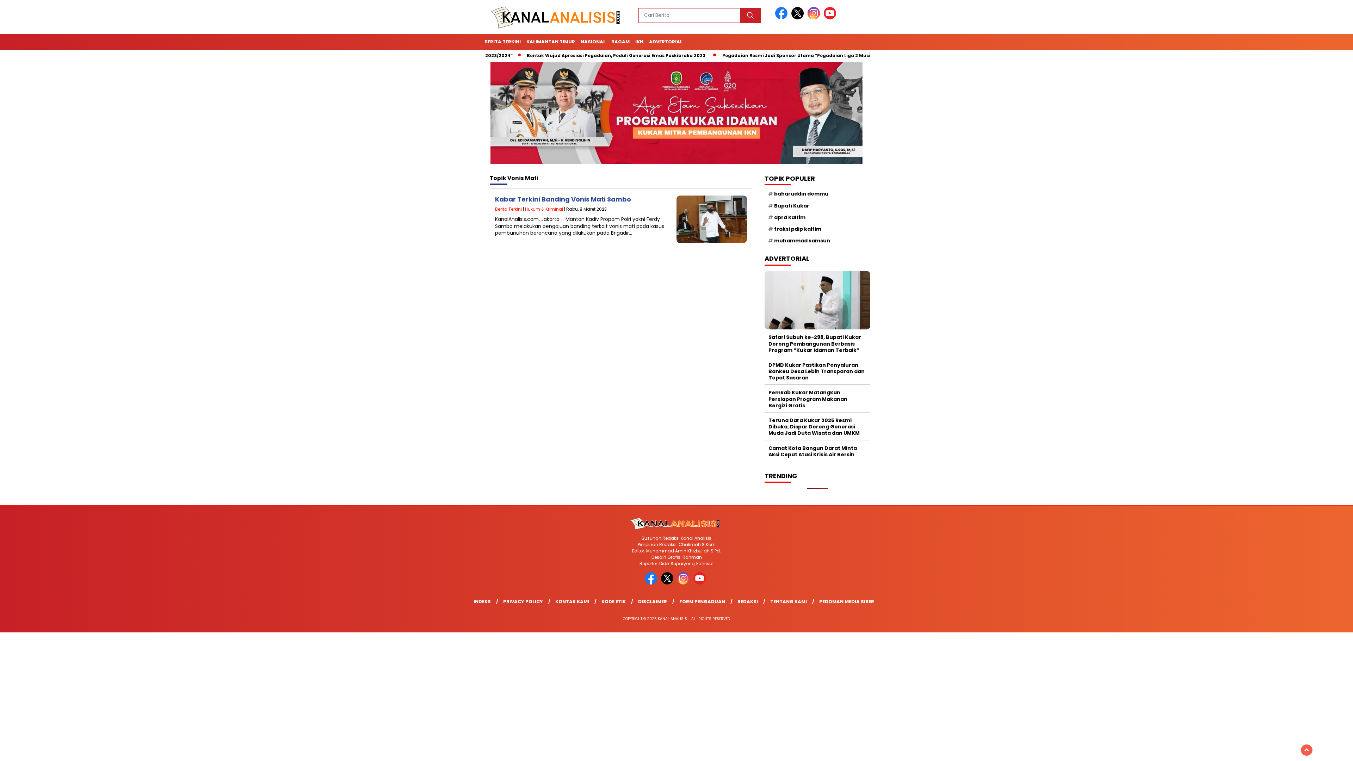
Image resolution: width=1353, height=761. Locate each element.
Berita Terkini (502, 41)
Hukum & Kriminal (544, 209)
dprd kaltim (789, 217)
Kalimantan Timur (550, 41)
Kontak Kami (572, 601)
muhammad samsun (802, 240)
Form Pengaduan (702, 601)
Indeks (482, 601)
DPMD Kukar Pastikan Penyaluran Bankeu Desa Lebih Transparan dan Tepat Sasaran (816, 371)
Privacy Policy (523, 601)
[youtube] (831, 17)
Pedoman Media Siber (846, 601)
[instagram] (815, 17)
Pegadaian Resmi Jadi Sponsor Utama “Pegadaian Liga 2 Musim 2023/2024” (771, 55)
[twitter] (798, 17)
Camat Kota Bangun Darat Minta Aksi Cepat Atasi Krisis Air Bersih (812, 451)
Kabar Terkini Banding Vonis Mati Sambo (563, 199)
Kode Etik (613, 601)
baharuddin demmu (801, 194)
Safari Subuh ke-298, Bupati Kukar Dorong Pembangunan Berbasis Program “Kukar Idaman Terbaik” (814, 343)
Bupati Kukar (791, 206)
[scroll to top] (1306, 750)
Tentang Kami (788, 601)
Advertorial (665, 41)
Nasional (593, 41)
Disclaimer (652, 601)
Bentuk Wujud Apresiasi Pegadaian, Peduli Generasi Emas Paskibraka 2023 (574, 55)
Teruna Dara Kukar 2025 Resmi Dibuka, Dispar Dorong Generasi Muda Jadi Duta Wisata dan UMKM (814, 427)
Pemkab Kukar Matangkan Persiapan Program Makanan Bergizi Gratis (807, 399)
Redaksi (747, 601)
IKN (639, 41)
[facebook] (782, 17)
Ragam (620, 41)
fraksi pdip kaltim (797, 229)
